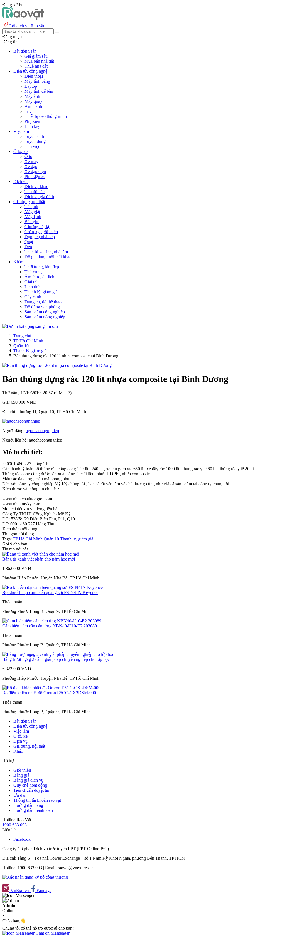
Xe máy (31, 161)
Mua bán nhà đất (39, 61)
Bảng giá (21, 775)
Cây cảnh (32, 296)
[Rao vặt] (23, 18)
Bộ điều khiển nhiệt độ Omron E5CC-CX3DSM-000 (49, 692)
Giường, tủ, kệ (37, 226)
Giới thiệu (22, 770)
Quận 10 (21, 345)
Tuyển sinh (34, 136)
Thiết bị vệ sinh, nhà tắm (46, 251)
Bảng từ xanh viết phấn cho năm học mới (38, 559)
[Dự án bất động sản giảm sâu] (30, 326)
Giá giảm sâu (36, 56)
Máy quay (33, 101)
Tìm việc (32, 146)
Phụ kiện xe (34, 176)
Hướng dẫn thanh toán (33, 810)
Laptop (30, 86)
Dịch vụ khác (36, 186)
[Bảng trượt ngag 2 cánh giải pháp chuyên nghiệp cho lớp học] (58, 654)
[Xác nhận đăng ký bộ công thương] (35, 877)
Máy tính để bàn (38, 91)
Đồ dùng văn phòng (42, 306)
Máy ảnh (32, 96)
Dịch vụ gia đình (39, 196)
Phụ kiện (32, 121)
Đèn (28, 246)
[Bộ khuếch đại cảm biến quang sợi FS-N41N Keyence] (52, 587)
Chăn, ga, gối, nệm (41, 231)
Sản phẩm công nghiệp (44, 312)
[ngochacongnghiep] (21, 421)
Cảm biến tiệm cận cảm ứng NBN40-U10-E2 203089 (49, 625)
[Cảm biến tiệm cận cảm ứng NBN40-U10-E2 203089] (51, 620)
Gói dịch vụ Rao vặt (26, 25)
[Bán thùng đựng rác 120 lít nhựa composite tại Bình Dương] (57, 365)
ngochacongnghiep (42, 430)
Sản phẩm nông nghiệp (44, 317)
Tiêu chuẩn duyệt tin (31, 790)
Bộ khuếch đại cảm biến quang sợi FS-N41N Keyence (50, 592)
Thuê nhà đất (36, 66)
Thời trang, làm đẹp (41, 266)
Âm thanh (33, 106)
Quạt (28, 241)
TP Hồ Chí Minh (28, 340)
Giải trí (30, 281)
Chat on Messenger (52, 933)
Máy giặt (32, 211)
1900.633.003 (14, 824)
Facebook (22, 839)
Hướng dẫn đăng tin (31, 805)
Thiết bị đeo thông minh (45, 116)
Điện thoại (33, 76)
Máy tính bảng (37, 81)
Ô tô (28, 156)
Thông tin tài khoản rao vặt (37, 800)
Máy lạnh (32, 216)
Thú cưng (33, 271)
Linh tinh (32, 286)
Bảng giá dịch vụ (28, 780)
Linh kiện (32, 126)
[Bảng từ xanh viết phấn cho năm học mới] (40, 554)
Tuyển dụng (35, 141)
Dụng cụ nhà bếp (39, 236)
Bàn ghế (31, 221)
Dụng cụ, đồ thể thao (43, 301)
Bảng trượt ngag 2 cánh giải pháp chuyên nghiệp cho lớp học (56, 659)
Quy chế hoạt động (30, 785)
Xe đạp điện (35, 171)
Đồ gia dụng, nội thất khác (47, 256)
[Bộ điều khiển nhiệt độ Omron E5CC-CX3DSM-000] (51, 687)
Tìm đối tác (34, 191)
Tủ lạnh (31, 206)
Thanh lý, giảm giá (41, 291)
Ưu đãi (19, 795)
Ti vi (28, 111)
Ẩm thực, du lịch (39, 276)
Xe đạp (30, 166)
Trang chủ (22, 335)
